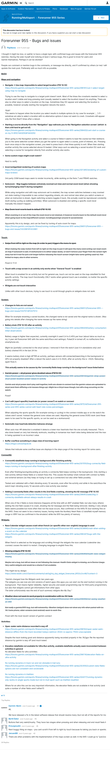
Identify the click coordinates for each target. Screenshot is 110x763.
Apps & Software (8, 9)
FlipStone (11, 48)
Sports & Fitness (43, 9)
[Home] (9, 3)
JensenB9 (13, 733)
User (107, 2)
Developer (64, 9)
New (102, 18)
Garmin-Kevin (15, 706)
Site (21, 3)
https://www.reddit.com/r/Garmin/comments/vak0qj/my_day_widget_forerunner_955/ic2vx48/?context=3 (51, 573)
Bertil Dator (14, 719)
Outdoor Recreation (26, 9)
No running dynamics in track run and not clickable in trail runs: (32, 663)
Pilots (55, 9)
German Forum (90, 9)
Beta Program (76, 9)
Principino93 (15, 726)
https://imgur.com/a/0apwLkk (18, 443)
